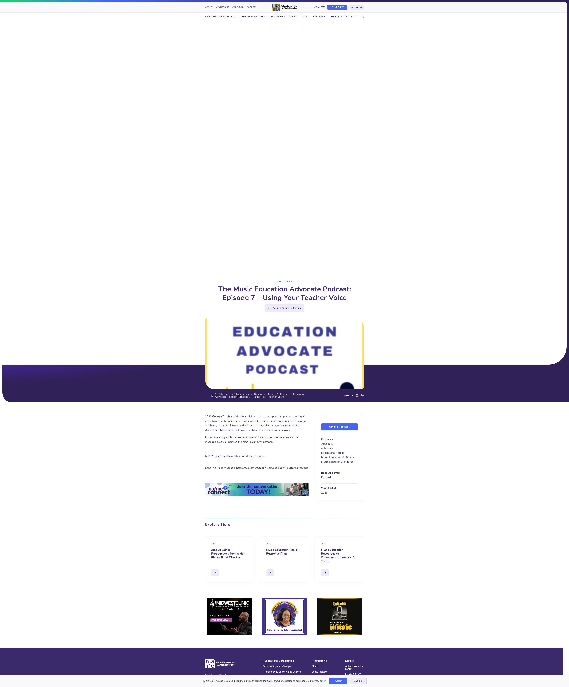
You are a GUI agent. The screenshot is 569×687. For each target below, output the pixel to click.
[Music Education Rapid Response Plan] (270, 572)
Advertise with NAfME (354, 668)
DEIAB (305, 16)
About (208, 7)
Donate (349, 661)
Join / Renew (319, 672)
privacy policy (319, 680)
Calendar (238, 7)
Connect (319, 7)
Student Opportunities (343, 16)
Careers (251, 7)
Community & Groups (253, 16)
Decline (358, 680)
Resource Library (264, 394)
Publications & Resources (220, 16)
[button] (362, 17)
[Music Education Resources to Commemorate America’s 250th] (325, 572)
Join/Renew (337, 7)
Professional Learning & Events (282, 672)
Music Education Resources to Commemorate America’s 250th (338, 555)
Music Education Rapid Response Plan (281, 552)
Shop (315, 666)
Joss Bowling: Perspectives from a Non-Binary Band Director (228, 553)
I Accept (338, 680)
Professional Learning (283, 16)
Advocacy (319, 16)
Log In (358, 7)
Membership (222, 7)
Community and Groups (277, 666)
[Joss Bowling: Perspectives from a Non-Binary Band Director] (215, 572)
